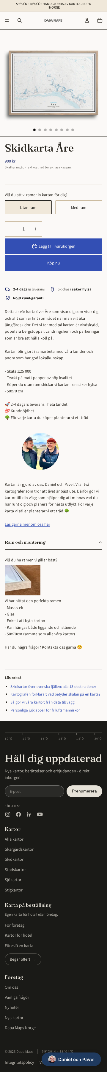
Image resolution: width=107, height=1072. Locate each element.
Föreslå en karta (19, 945)
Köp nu (53, 263)
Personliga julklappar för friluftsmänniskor (45, 710)
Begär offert (23, 959)
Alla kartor (14, 839)
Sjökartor (13, 879)
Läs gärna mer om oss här (27, 524)
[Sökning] (19, 20)
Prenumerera (84, 791)
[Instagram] (8, 814)
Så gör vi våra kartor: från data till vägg (42, 702)
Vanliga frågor (17, 997)
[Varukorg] (99, 20)
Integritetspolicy (19, 1062)
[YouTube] (40, 814)
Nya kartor (14, 1017)
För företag (14, 925)
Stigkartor (14, 890)
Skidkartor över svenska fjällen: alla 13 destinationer (53, 686)
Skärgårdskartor (19, 849)
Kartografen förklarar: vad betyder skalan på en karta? (55, 694)
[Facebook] (18, 814)
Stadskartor (15, 869)
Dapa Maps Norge (20, 1027)
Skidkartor (14, 859)
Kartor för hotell (19, 935)
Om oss (11, 987)
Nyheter (12, 1007)
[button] (53, 542)
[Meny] (7, 20)
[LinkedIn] (29, 814)
